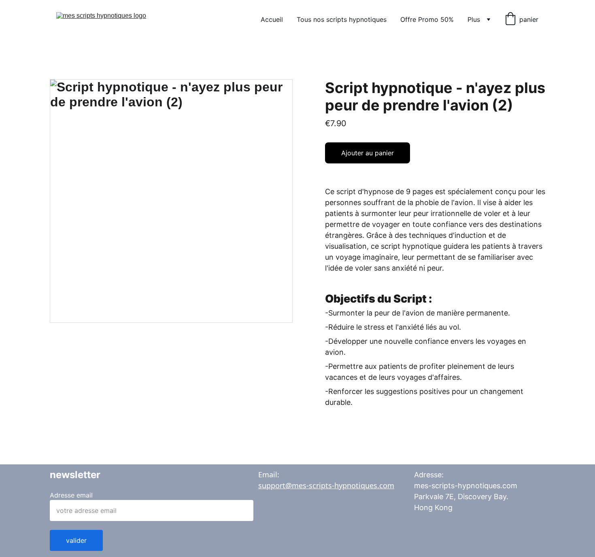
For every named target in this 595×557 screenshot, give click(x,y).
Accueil (272, 19)
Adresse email (71, 495)
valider (76, 540)
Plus (474, 19)
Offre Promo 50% (427, 19)
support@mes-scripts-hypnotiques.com (326, 485)
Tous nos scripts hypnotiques (342, 19)
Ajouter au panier (367, 153)
